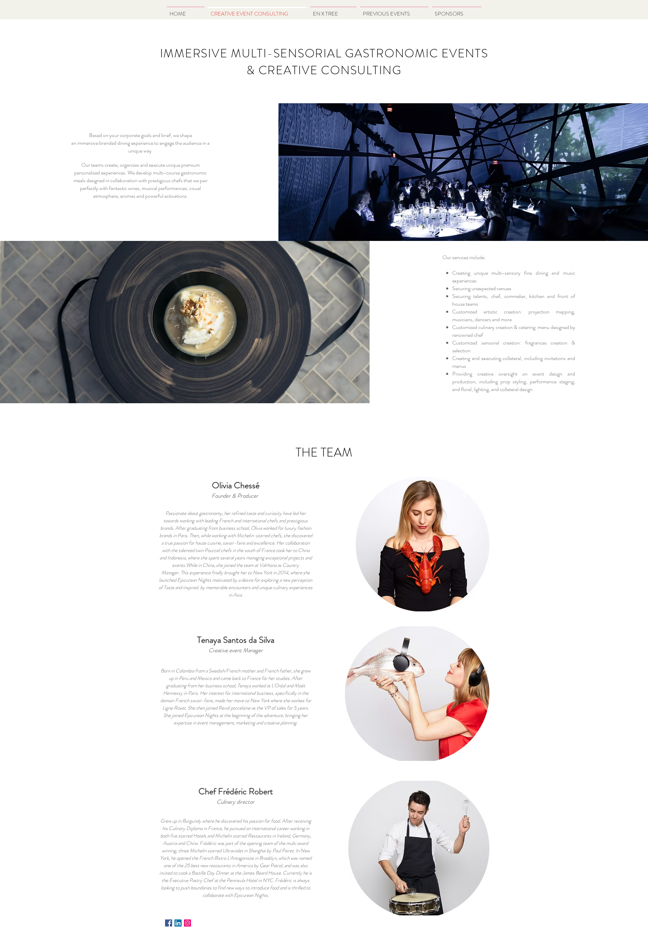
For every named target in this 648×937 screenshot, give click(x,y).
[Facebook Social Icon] (168, 923)
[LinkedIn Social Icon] (178, 923)
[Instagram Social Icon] (187, 923)
